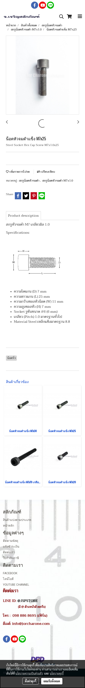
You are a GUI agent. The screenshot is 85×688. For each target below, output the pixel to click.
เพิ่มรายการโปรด (19, 171)
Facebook (10, 573)
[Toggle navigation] (80, 16)
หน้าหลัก (8, 525)
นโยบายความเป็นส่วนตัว (29, 673)
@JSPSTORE (27, 601)
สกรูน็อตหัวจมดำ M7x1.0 (57, 180)
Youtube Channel (16, 584)
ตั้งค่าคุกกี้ (30, 681)
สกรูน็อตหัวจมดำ (29, 180)
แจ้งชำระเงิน (11, 546)
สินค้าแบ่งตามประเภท (17, 520)
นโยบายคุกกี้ (57, 673)
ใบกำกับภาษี (11, 558)
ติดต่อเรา (9, 552)
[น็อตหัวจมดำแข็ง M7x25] (42, 75)
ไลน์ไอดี (8, 579)
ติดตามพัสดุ (10, 541)
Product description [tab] (23, 215)
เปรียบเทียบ (47, 171)
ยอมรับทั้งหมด (51, 681)
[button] (60, 16)
